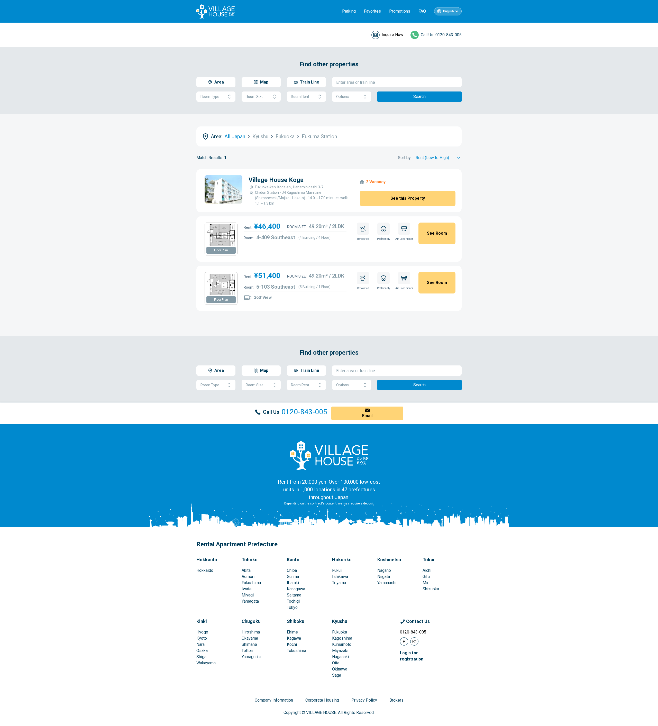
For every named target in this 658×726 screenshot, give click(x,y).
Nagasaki (340, 656)
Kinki (201, 621)
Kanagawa (296, 588)
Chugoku (251, 621)
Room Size (254, 97)
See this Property (407, 198)
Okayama (250, 638)
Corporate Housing (322, 700)
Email (367, 415)
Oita (335, 662)
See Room (437, 233)
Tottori (247, 650)
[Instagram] (414, 641)
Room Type (209, 97)
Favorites (372, 11)
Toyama (339, 582)
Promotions (399, 11)
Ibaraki (293, 582)
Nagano (384, 570)
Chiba (292, 570)
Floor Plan (221, 250)
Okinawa (339, 669)
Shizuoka (431, 588)
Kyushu (339, 621)
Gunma (293, 576)
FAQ (422, 11)
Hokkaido (206, 559)
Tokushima (296, 650)
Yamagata (250, 601)
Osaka (202, 650)
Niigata (383, 576)
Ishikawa (340, 576)
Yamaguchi (251, 656)
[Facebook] (404, 641)
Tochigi (293, 601)
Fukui (337, 570)
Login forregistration (411, 655)
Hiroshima (251, 632)
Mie (426, 582)
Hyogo (202, 632)
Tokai (428, 559)
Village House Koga (276, 179)
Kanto (293, 559)
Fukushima (251, 582)
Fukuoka (339, 632)
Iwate (247, 588)
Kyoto (201, 638)
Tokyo (292, 607)
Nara (200, 644)
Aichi (427, 570)
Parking (349, 11)
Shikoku (295, 621)
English (448, 11)
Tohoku (250, 559)
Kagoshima (342, 638)
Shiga (201, 656)
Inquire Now (392, 34)
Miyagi (248, 595)
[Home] (329, 455)
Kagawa (294, 638)
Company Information (274, 700)
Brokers (396, 700)
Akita (246, 570)
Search (419, 96)
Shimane (249, 644)
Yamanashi (386, 582)
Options (342, 97)
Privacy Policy (364, 700)
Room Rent (300, 97)
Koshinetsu (389, 559)
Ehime (292, 632)
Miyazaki (340, 650)
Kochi (292, 644)
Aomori (248, 576)
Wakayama (206, 662)
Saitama (294, 595)
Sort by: (405, 157)
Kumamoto (341, 644)
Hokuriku (342, 559)
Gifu (426, 576)
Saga (336, 675)
